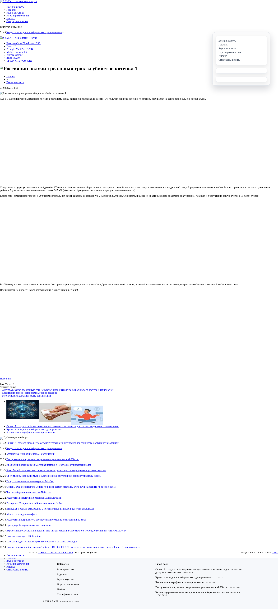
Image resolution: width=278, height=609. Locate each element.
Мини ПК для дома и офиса (21, 514)
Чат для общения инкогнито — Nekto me (28, 492)
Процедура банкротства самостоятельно (28, 525)
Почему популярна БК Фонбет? (23, 536)
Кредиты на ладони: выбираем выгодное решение (34, 32)
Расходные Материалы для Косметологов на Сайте (34, 503)
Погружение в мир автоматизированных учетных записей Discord (42, 459)
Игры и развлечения (17, 15)
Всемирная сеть (15, 6)
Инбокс (10, 18)
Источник (5, 378)
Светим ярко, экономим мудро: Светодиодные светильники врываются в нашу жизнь (53, 475)
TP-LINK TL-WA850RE (19, 60)
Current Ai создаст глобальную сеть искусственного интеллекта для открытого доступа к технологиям (58, 389)
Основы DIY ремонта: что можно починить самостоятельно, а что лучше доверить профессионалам (61, 486)
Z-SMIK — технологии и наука (55, 552)
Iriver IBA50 (13, 57)
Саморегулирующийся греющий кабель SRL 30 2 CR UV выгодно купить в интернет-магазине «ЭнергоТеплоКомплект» (73, 547)
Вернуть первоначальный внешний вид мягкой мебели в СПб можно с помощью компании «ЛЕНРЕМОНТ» (66, 530)
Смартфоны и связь (17, 21)
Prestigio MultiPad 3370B (19, 49)
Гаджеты (11, 9)
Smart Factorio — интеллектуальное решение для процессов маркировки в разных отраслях (56, 470)
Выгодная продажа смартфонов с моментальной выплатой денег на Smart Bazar (50, 508)
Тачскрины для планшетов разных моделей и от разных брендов (41, 541)
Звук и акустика (15, 12)
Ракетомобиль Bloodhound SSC (23, 43)
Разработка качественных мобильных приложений (34, 497)
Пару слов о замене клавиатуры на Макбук (30, 481)
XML (275, 552)
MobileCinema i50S (16, 52)
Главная (10, 76)
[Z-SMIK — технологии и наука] (18, 1)
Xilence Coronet (14, 55)
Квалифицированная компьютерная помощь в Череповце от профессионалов (48, 464)
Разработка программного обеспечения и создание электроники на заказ (46, 519)
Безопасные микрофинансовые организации (26, 395)
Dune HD (11, 46)
